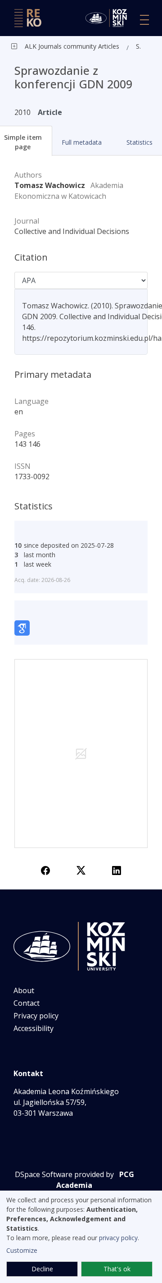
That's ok (117, 1269)
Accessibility (34, 1028)
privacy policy (118, 1237)
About (24, 990)
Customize (21, 1250)
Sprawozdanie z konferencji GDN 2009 (140, 46)
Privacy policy (36, 1016)
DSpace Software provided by (64, 1174)
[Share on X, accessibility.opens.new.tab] (81, 869)
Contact (27, 1003)
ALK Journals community (60, 46)
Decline (42, 1269)
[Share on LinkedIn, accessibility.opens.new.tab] (116, 869)
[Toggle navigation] (144, 20)
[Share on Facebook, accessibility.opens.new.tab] (45, 869)
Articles (107, 46)
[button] (81, 142)
